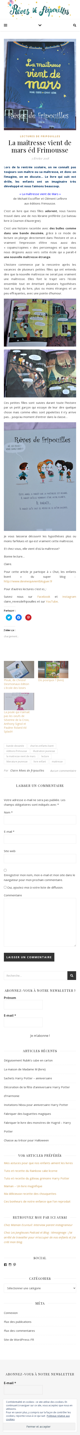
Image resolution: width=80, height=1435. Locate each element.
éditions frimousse (16, 751)
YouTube (52, 601)
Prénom (10, 998)
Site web (10, 851)
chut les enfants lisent (42, 745)
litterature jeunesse (17, 761)
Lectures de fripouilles (40, 136)
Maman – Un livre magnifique (23, 1186)
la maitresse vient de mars (20, 756)
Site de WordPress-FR (19, 1339)
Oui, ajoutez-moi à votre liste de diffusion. (34, 887)
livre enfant (40, 761)
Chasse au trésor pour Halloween (26, 1140)
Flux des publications (17, 1322)
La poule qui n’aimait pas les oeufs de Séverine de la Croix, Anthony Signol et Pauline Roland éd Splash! (17, 721)
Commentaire (13, 895)
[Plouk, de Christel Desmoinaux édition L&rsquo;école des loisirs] (19, 669)
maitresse (57, 761)
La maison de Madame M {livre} (25, 1069)
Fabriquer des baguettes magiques (27, 1114)
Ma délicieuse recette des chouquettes (30, 1194)
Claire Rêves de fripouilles (27, 770)
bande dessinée (15, 745)
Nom (8, 812)
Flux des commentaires (19, 1331)
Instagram (69, 596)
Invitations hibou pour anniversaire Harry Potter (36, 1105)
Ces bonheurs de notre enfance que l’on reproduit (37, 1201)
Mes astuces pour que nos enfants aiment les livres (38, 1163)
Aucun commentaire (63, 771)
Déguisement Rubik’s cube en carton (28, 1060)
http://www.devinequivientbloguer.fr (28, 581)
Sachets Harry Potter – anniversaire (28, 1078)
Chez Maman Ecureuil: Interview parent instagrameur (38, 1225)
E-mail (9, 831)
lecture (45, 756)
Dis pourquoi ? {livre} (51, 680)
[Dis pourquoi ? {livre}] (53, 669)
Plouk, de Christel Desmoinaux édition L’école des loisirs (16, 684)
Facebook (46, 596)
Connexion (11, 1313)
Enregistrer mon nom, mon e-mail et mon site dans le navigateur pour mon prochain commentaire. (39, 877)
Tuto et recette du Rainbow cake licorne (30, 1171)
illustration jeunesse (44, 751)
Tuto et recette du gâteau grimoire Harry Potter (36, 1178)
